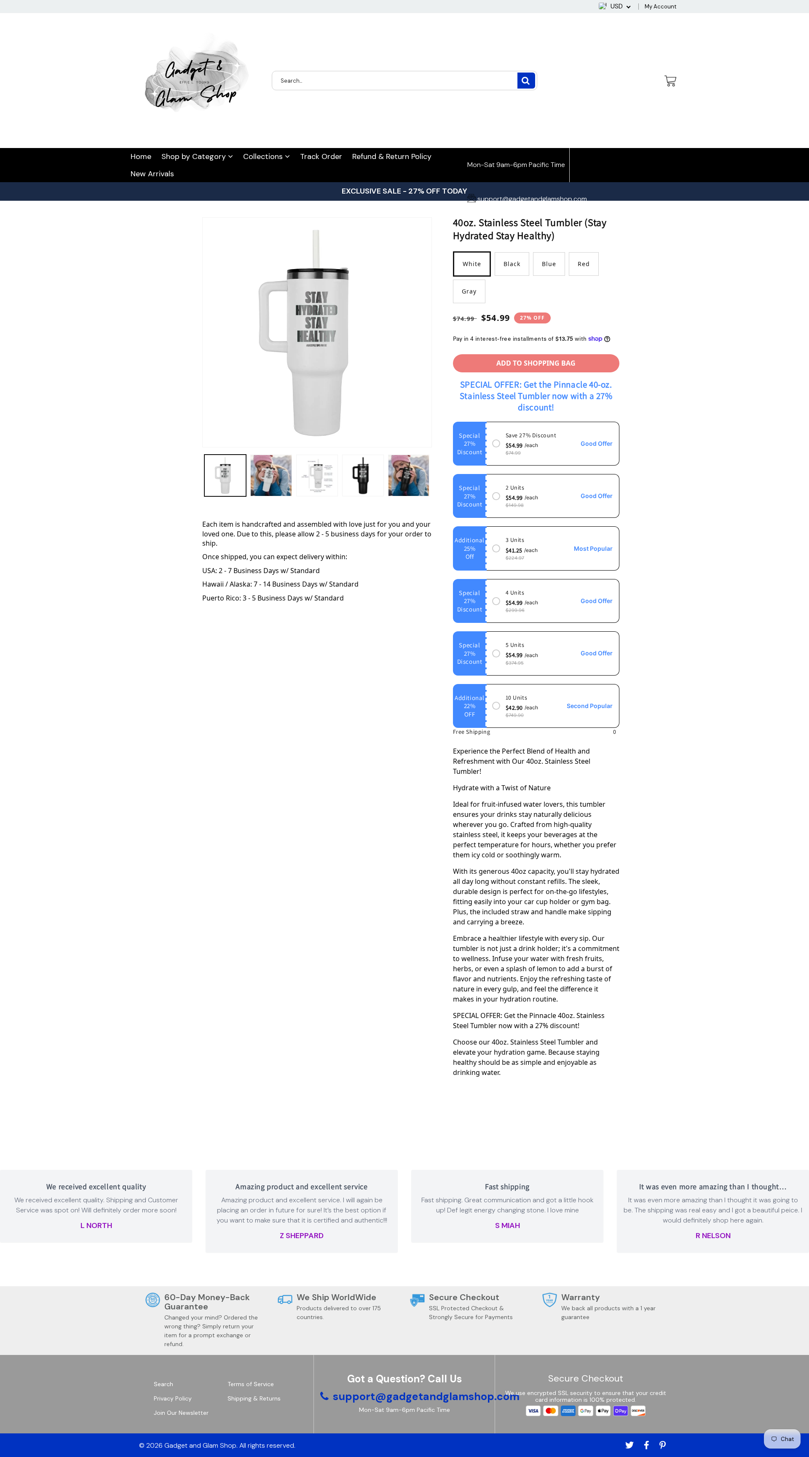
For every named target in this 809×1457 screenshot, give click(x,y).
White (472, 264)
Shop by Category (194, 156)
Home (141, 156)
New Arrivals (152, 174)
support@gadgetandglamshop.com (531, 199)
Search (163, 1384)
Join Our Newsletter (181, 1413)
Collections (264, 156)
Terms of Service (251, 1384)
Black (512, 264)
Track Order (321, 156)
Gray (469, 291)
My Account (660, 6)
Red (584, 264)
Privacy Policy (173, 1398)
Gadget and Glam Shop (200, 1445)
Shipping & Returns (254, 1398)
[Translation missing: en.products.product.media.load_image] (225, 475)
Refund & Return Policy (391, 156)
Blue (549, 264)
